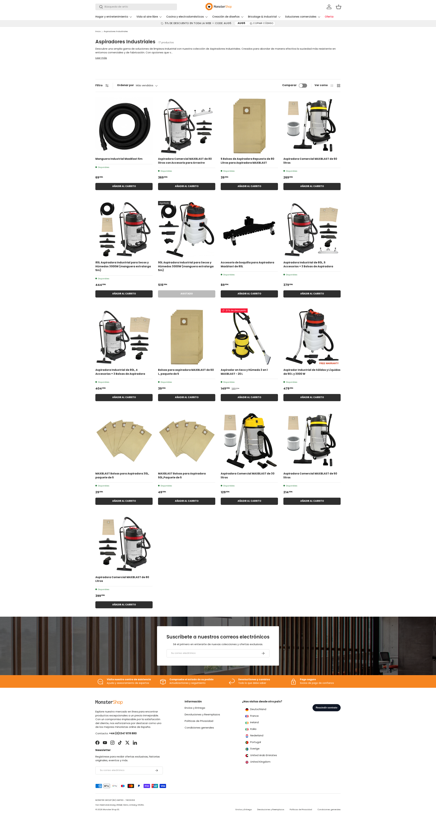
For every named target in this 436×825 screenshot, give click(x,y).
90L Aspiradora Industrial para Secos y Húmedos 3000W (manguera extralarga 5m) (186, 267)
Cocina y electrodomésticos (185, 17)
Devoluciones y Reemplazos (202, 714)
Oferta (329, 17)
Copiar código (263, 23)
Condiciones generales (199, 728)
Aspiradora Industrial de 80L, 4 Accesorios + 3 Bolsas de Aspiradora (120, 372)
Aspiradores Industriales (116, 32)
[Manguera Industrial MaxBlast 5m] (124, 126)
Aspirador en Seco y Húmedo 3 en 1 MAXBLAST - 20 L (244, 372)
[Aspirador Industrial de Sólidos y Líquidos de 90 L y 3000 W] (312, 337)
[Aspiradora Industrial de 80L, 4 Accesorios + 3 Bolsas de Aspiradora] (124, 337)
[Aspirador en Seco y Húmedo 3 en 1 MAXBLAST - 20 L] (249, 337)
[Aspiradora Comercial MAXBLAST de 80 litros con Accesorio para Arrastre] (186, 126)
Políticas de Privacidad (199, 721)
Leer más (101, 58)
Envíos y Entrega (195, 708)
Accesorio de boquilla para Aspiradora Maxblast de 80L (247, 265)
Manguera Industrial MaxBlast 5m (118, 159)
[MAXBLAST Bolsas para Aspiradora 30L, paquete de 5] (124, 440)
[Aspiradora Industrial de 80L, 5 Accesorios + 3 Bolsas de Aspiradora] (312, 229)
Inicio (98, 32)
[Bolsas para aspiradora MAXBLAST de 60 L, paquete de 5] (186, 337)
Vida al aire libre (147, 17)
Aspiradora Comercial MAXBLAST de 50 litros (310, 476)
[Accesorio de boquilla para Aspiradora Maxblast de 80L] (249, 229)
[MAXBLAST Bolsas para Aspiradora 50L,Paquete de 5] (186, 440)
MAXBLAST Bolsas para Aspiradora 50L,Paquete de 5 (182, 476)
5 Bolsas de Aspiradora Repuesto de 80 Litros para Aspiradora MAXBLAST (247, 161)
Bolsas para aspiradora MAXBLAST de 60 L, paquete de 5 (186, 372)
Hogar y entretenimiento (111, 17)
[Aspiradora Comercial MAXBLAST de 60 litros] (312, 126)
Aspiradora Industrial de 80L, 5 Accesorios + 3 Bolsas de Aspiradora (308, 265)
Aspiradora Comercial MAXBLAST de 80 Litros (122, 579)
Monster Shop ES (111, 810)
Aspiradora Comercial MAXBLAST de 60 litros (310, 161)
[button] (338, 7)
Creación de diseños (226, 17)
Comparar (289, 85)
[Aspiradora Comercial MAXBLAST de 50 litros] (312, 440)
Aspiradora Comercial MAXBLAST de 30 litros (247, 476)
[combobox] (136, 7)
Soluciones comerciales (300, 17)
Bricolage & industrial (262, 17)
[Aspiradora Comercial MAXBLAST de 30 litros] (249, 440)
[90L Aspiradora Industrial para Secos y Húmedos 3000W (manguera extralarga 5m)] (186, 229)
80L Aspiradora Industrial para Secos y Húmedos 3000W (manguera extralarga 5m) (123, 267)
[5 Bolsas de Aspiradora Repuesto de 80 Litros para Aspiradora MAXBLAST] (249, 126)
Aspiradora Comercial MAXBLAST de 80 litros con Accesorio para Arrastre (185, 161)
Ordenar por (125, 85)
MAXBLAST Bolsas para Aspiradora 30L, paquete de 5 (122, 476)
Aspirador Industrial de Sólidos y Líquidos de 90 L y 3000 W (311, 372)
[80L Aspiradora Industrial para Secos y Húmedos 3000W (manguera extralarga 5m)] (124, 229)
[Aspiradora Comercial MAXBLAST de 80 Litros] (124, 544)
